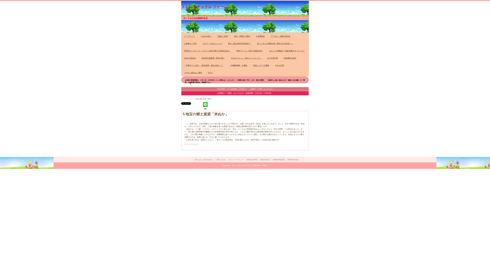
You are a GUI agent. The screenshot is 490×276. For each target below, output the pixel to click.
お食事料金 (260, 36)
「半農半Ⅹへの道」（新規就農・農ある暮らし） (203, 65)
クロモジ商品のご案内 (193, 73)
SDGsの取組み (190, 58)
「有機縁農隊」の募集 (238, 65)
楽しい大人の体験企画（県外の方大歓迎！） (275, 44)
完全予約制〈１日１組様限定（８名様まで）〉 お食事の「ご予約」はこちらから (245, 89)
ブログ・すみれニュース (212, 44)
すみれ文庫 (279, 65)
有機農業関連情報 (278, 160)
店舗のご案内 (222, 36)
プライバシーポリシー (236, 160)
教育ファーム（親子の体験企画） (249, 51)
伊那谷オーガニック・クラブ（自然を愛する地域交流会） (207, 51)
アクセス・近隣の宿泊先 (280, 36)
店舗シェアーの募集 (261, 65)
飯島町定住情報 (252, 160)
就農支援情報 (265, 160)
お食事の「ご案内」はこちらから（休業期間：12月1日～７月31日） (245, 93)
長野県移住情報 (293, 160)
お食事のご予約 (190, 44)
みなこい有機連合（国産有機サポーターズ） (287, 51)
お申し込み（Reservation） (203, 160)
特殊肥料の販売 (290, 58)
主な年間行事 (272, 58)
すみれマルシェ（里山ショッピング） (246, 58)
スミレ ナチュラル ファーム (204, 6)
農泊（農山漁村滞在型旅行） (239, 44)
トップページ (189, 36)
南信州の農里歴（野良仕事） (213, 58)
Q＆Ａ (210, 73)
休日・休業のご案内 (242, 36)
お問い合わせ (220, 160)
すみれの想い (206, 36)
